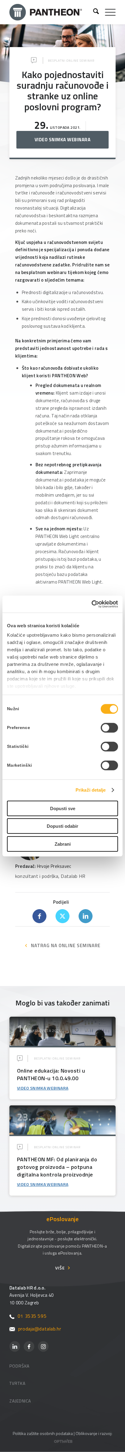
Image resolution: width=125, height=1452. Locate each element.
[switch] (109, 727)
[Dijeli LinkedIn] (86, 916)
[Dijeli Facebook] (39, 916)
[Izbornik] (107, 12)
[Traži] (93, 12)
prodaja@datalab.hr (39, 1328)
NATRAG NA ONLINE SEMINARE (65, 945)
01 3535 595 (32, 1316)
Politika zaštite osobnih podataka (43, 1433)
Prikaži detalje (91, 790)
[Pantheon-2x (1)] (48, 12)
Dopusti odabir (62, 826)
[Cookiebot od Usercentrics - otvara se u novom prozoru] (91, 604)
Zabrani (63, 843)
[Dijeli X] (62, 916)
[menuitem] (93, 12)
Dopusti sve (62, 808)
